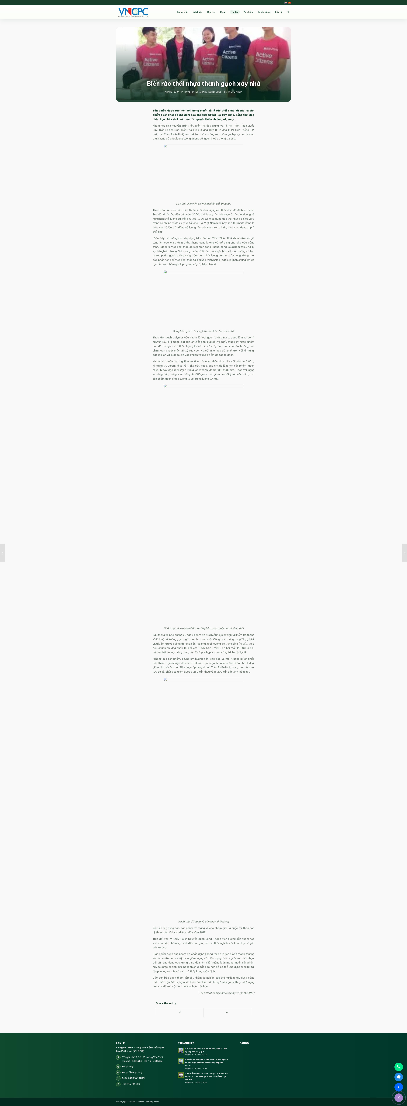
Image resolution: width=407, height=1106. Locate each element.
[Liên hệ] (398, 1097)
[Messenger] (398, 1077)
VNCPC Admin (235, 91)
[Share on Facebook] (180, 1012)
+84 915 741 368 (131, 1084)
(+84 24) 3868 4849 (133, 1078)
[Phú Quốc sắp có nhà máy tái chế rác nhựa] (404, 553)
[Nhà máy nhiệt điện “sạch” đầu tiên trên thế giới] (2, 553)
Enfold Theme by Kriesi (148, 1102)
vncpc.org (127, 1066)
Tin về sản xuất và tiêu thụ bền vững (202, 91)
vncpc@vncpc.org (132, 1072)
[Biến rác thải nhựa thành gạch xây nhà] (203, 63)
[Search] (288, 12)
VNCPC (132, 1102)
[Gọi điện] (398, 1067)
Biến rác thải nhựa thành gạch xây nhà (203, 83)
